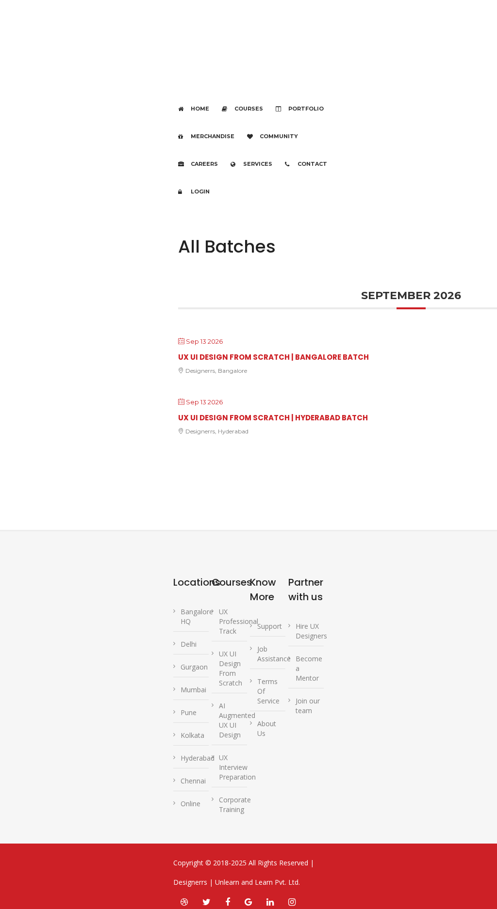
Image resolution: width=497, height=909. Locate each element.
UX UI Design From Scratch (230, 668)
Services (257, 163)
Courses (248, 108)
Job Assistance (274, 653)
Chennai (193, 780)
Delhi (189, 644)
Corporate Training (235, 804)
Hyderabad (198, 758)
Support (269, 626)
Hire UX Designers (311, 631)
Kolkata (192, 735)
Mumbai (193, 689)
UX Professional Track (238, 621)
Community (279, 136)
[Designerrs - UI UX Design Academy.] (188, 61)
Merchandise (212, 136)
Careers (204, 163)
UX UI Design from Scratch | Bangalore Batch (273, 357)
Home (200, 108)
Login (200, 191)
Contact (312, 163)
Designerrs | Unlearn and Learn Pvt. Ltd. (236, 882)
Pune (189, 712)
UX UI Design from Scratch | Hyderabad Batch (273, 418)
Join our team (308, 705)
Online (190, 803)
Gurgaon (194, 666)
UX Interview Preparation (237, 767)
